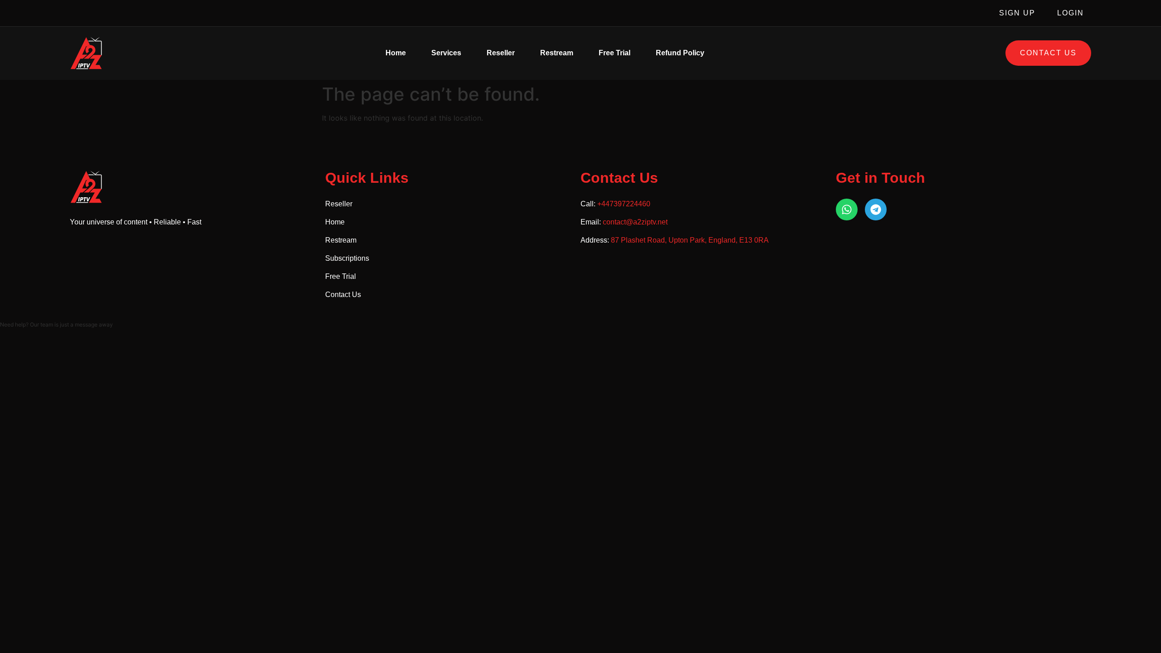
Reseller (501, 53)
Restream (556, 53)
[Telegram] (876, 209)
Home (395, 53)
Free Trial (614, 53)
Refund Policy (680, 53)
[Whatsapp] (847, 209)
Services (446, 53)
